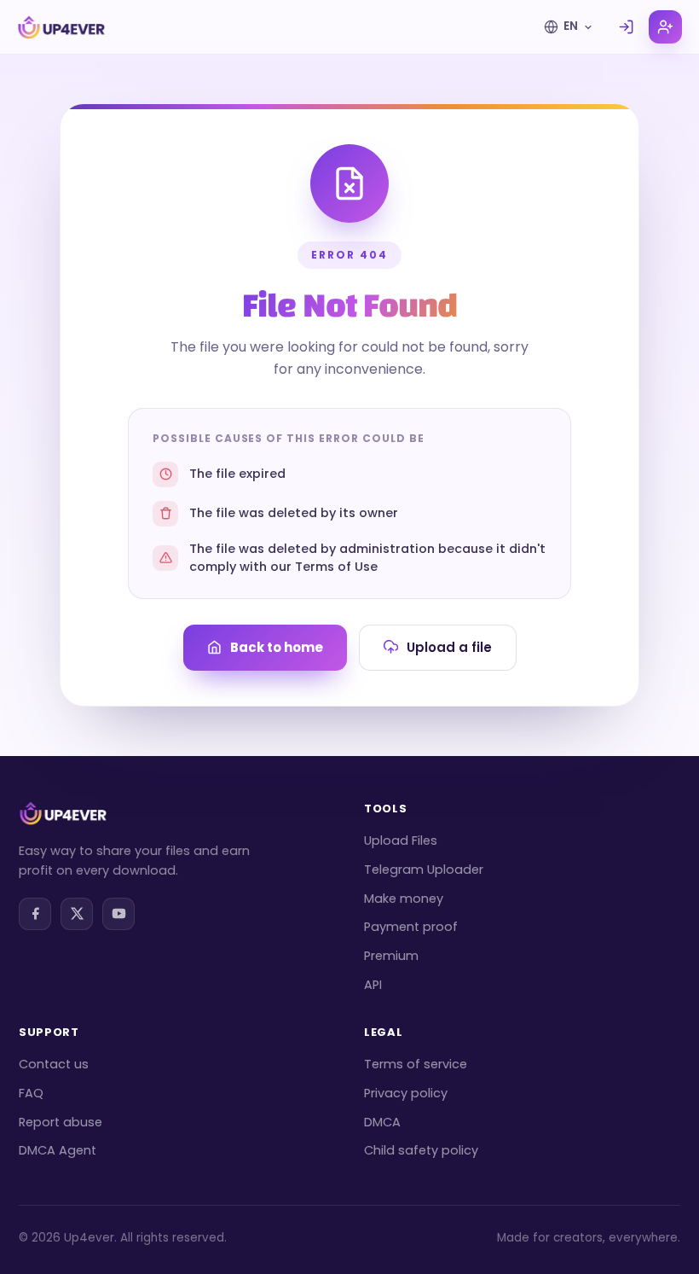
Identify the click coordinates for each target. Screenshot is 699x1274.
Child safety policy (421, 1150)
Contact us (54, 1064)
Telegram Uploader (423, 869)
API (373, 984)
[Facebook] (35, 914)
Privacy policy (406, 1093)
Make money (403, 898)
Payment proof (411, 926)
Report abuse (60, 1122)
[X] (77, 914)
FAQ (31, 1093)
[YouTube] (118, 914)
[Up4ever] (61, 27)
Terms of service (415, 1064)
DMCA (382, 1122)
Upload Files (400, 840)
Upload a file (449, 647)
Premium (391, 955)
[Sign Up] (665, 27)
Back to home (276, 647)
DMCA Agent (57, 1150)
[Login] (626, 27)
